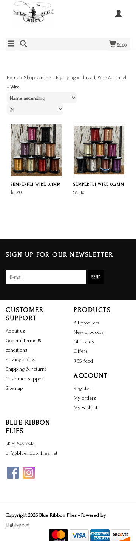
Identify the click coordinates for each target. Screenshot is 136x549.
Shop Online (37, 77)
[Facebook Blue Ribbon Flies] (13, 473)
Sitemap (14, 388)
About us (15, 331)
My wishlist (85, 407)
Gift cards (84, 341)
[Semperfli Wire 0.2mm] (99, 150)
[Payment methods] (59, 535)
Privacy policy (21, 359)
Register (82, 388)
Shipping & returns (26, 369)
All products (86, 323)
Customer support (25, 379)
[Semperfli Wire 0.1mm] (36, 150)
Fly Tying (66, 77)
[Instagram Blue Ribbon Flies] (29, 473)
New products (89, 332)
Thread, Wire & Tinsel (103, 77)
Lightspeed (17, 524)
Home (13, 77)
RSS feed (83, 361)
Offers (81, 351)
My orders (85, 398)
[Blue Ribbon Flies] (36, 18)
